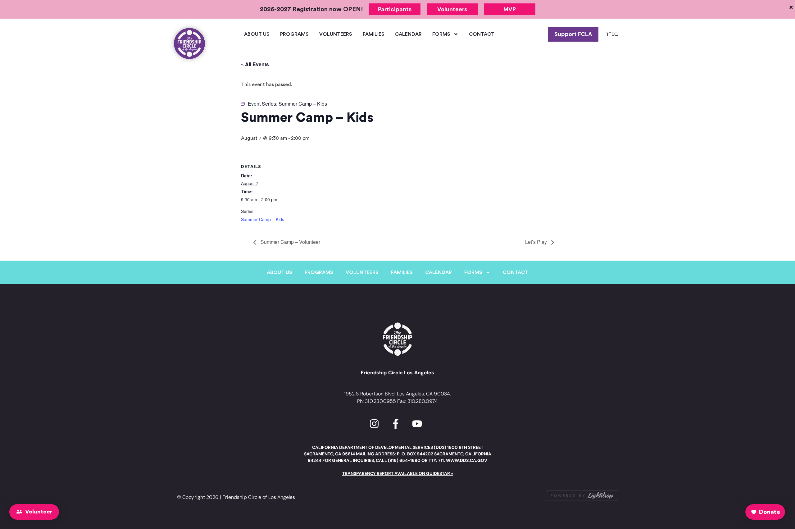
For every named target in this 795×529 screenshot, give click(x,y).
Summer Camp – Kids (262, 219)
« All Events (255, 64)
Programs (294, 34)
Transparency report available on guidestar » (397, 473)
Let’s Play (536, 241)
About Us (257, 34)
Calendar (408, 34)
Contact (481, 34)
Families (373, 34)
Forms (441, 34)
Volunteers (335, 34)
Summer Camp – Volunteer (289, 241)
